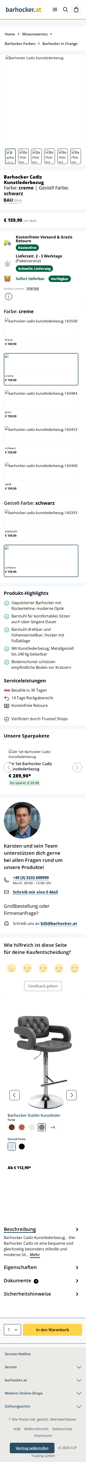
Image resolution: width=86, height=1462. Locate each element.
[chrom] (12, 1146)
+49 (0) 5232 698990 (31, 877)
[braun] (12, 1127)
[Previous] (8, 767)
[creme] (32, 1127)
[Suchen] (65, 9)
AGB (17, 1429)
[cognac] (22, 1127)
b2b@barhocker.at (59, 923)
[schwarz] (22, 1146)
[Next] (77, 767)
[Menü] (55, 9)
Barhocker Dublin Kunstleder (34, 1115)
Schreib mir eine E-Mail (35, 892)
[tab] (42, 1241)
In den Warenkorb (52, 1329)
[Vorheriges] (15, 1095)
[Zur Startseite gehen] (24, 9)
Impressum (43, 1435)
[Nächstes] (71, 1095)
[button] (8, 296)
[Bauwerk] (13, 200)
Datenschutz (62, 1429)
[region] (43, 1095)
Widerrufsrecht (36, 1429)
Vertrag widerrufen (32, 1448)
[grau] (42, 1127)
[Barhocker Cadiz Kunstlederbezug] (43, 100)
